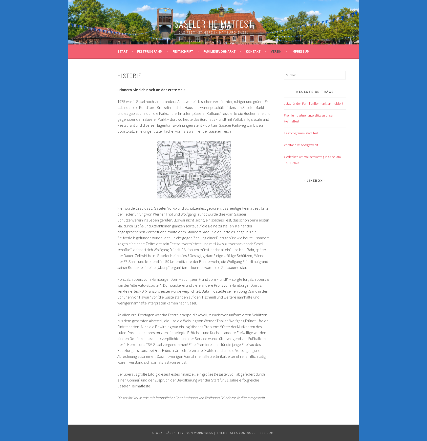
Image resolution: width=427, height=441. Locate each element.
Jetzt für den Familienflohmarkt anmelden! (313, 103)
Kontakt (253, 51)
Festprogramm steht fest (301, 133)
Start (123, 51)
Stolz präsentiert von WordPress (182, 433)
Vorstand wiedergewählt (301, 145)
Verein (276, 51)
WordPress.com (260, 433)
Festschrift (182, 51)
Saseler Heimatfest (213, 23)
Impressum (300, 51)
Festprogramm (149, 51)
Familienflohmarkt (219, 51)
